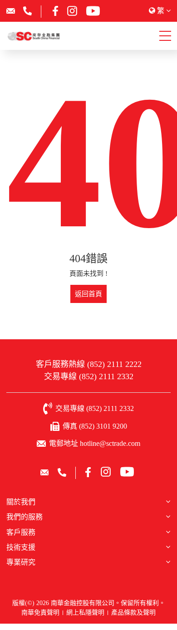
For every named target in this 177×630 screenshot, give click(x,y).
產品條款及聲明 (133, 612)
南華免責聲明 (40, 612)
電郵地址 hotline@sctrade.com (94, 443)
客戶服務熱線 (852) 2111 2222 (89, 364)
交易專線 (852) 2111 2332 (88, 376)
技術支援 (20, 547)
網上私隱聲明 (85, 612)
